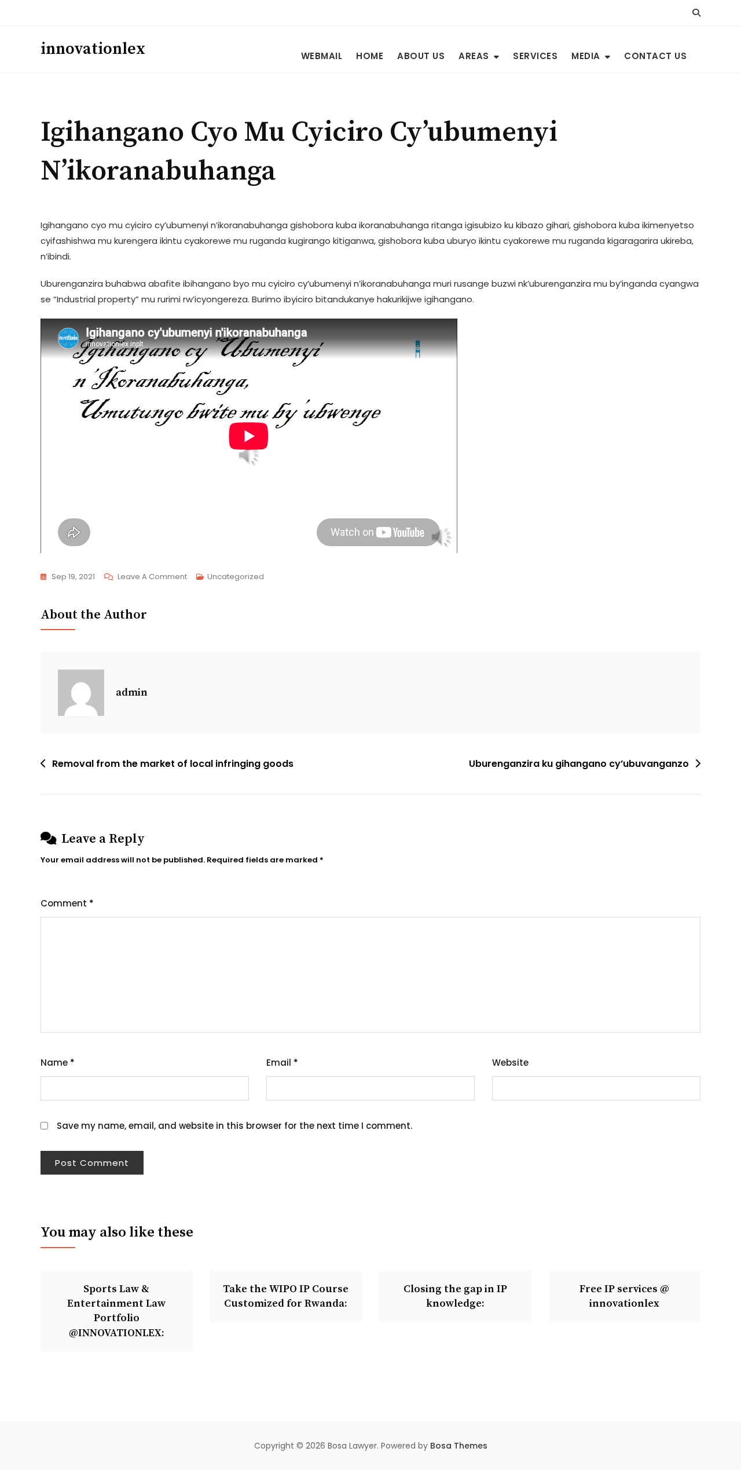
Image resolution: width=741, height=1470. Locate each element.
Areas (473, 56)
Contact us (655, 56)
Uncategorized (235, 576)
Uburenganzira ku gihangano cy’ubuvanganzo (579, 763)
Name (58, 1062)
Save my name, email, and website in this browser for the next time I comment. (234, 1126)
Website (510, 1062)
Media (585, 56)
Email (282, 1062)
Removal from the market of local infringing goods (173, 763)
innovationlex (93, 49)
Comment (67, 903)
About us (421, 56)
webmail (322, 56)
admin (132, 692)
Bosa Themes (458, 1445)
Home (369, 56)
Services (535, 56)
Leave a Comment (152, 577)
